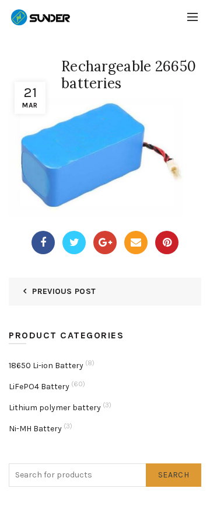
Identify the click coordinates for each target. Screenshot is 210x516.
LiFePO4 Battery (39, 387)
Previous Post (64, 291)
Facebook (43, 242)
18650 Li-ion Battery (46, 365)
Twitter (74, 242)
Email (136, 242)
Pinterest (166, 242)
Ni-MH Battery (35, 429)
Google (105, 242)
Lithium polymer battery (55, 408)
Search (173, 475)
